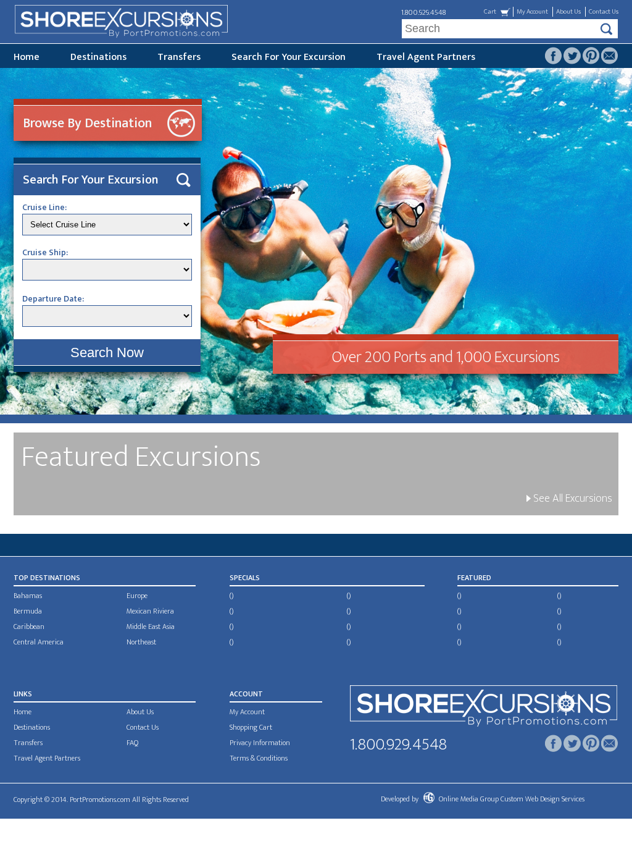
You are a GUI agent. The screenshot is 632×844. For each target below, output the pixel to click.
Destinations (98, 57)
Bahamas (28, 595)
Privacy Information (260, 742)
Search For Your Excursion (288, 57)
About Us (568, 11)
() (231, 595)
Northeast (141, 642)
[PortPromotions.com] (483, 708)
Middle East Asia (151, 626)
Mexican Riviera (150, 611)
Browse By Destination (87, 123)
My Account (532, 11)
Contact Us (603, 11)
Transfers (179, 57)
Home (27, 57)
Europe (137, 595)
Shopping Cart (251, 727)
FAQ (132, 742)
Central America (39, 642)
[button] (107, 352)
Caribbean (29, 626)
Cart (490, 11)
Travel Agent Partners (425, 57)
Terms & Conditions (259, 758)
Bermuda (28, 611)
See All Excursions (571, 498)
